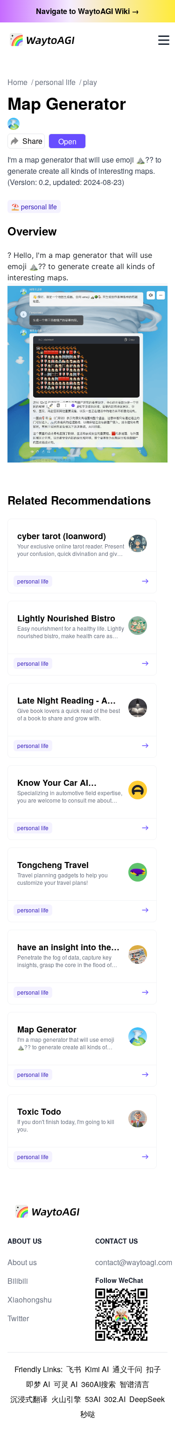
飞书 (73, 1369)
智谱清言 (134, 1384)
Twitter (18, 1318)
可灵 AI (65, 1384)
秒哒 (87, 1414)
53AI (92, 1399)
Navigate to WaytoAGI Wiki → (87, 11)
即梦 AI (38, 1384)
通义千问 (127, 1369)
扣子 (153, 1369)
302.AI (115, 1399)
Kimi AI (97, 1369)
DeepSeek (147, 1399)
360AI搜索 (98, 1384)
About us (22, 1262)
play (90, 82)
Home (17, 82)
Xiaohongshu (29, 1299)
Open (67, 141)
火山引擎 (66, 1399)
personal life (55, 82)
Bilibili (17, 1280)
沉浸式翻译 (29, 1399)
